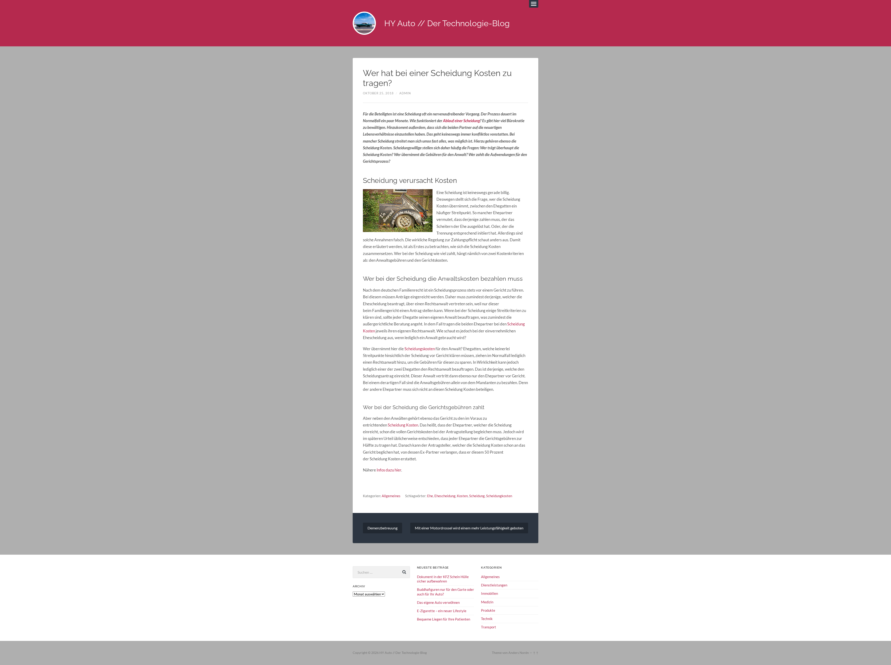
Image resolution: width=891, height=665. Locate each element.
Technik (487, 619)
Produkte (488, 610)
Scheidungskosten (419, 348)
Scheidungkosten (499, 496)
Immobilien (489, 593)
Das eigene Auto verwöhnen (438, 602)
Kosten (462, 496)
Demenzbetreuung (382, 528)
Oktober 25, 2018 (378, 93)
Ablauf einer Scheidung (461, 120)
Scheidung (477, 496)
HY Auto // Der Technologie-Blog (447, 23)
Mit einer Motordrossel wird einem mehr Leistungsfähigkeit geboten (469, 528)
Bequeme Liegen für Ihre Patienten (443, 619)
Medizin (487, 602)
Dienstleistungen (494, 585)
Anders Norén (518, 653)
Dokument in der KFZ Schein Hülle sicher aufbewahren (443, 579)
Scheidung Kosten (403, 425)
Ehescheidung (444, 496)
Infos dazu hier (389, 470)
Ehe (430, 496)
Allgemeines (391, 496)
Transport (488, 627)
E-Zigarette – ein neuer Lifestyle (441, 611)
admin (405, 93)
